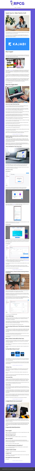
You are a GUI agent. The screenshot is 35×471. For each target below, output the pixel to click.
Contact (15, 7)
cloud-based (11, 70)
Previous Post (6, 464)
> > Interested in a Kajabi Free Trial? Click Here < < (17, 269)
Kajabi (9, 451)
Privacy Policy (18, 7)
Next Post (29, 464)
